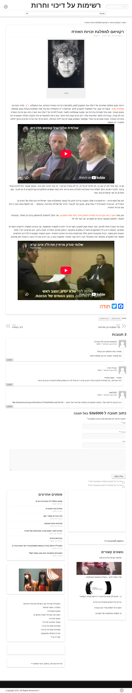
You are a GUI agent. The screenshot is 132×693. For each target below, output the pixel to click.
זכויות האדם (116, 318)
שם (124, 423)
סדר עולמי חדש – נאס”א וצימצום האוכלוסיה (104, 577)
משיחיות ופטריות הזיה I (51, 626)
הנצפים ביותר (115, 22)
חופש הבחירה (54, 618)
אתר (124, 441)
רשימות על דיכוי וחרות (66, 5)
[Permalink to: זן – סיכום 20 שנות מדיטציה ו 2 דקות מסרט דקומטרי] (99, 593)
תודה (105, 306)
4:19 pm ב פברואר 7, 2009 (107, 395)
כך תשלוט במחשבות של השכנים (108, 613)
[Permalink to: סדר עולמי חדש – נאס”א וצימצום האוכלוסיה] (99, 574)
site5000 (113, 392)
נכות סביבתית (56, 538)
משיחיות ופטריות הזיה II (50, 630)
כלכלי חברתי (106, 36)
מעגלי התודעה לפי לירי (51, 622)
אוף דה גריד (55, 637)
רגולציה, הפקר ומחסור (51, 607)
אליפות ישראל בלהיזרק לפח (110, 558)
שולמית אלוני (117, 108)
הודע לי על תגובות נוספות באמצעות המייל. (105, 481)
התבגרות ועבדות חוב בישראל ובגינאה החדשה (41, 604)
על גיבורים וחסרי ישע (52, 516)
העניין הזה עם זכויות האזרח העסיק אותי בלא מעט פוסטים (88, 215)
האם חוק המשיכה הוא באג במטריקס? (45, 553)
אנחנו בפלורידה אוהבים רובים (49, 501)
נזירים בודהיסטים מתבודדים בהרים (107, 602)
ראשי (124, 22)
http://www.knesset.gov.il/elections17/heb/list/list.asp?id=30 (37, 402)
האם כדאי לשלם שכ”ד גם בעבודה (108, 608)
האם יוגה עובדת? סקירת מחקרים (47, 615)
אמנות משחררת (53, 611)
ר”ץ (27, 105)
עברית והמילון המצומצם (50, 633)
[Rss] (6, 7)
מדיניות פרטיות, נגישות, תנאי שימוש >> (46, 664)
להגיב (9, 360)
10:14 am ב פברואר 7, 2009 (106, 344)
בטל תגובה (81, 413)
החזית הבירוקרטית (54, 509)
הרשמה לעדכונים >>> (113, 541)
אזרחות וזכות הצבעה (53, 523)
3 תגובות (97, 36)
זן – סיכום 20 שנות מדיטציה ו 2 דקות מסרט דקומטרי (100, 596)
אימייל (123, 432)
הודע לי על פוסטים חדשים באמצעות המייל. (105, 485)
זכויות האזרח (104, 318)
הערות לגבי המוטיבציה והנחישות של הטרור (43, 531)
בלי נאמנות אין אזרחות (109, 326)
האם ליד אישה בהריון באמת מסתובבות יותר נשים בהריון (37, 546)
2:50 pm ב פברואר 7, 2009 (107, 370)
